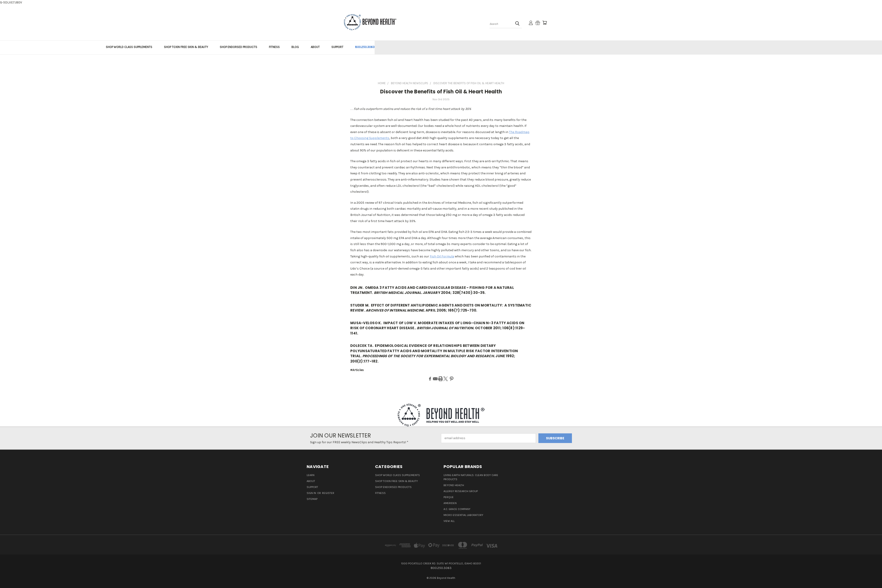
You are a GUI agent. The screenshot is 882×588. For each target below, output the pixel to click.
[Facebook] (430, 378)
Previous (870, 573)
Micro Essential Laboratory (463, 515)
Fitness (380, 493)
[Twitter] (445, 378)
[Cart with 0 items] (544, 22)
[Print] (440, 378)
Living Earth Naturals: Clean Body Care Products (471, 477)
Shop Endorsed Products (393, 487)
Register (328, 493)
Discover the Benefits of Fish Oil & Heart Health (441, 91)
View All (449, 521)
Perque (449, 497)
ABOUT (315, 47)
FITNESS (274, 47)
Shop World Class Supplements (397, 475)
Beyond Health (454, 485)
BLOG (295, 47)
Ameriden (450, 503)
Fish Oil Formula (442, 256)
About (311, 481)
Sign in (312, 493)
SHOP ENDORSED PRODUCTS (238, 47)
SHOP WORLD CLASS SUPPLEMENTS (129, 47)
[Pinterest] (451, 378)
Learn (310, 475)
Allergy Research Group (461, 491)
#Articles (357, 370)
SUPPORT (337, 47)
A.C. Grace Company (457, 509)
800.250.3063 (365, 47)
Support (312, 487)
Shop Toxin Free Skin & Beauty (396, 481)
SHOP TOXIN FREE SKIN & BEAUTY (186, 47)
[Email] (435, 378)
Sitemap (312, 499)
